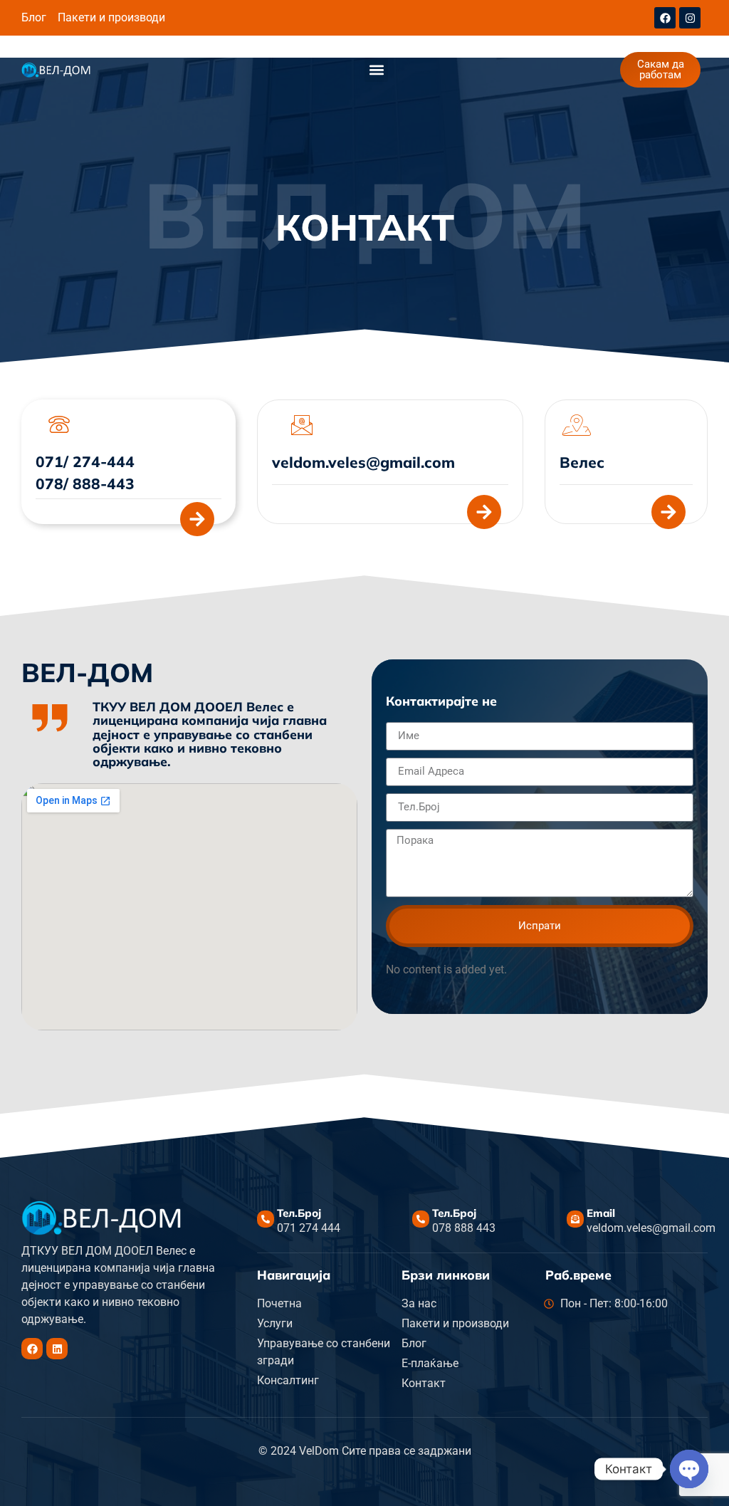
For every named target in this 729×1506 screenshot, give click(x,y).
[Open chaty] (689, 1469)
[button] (376, 70)
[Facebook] (665, 17)
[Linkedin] (57, 1348)
